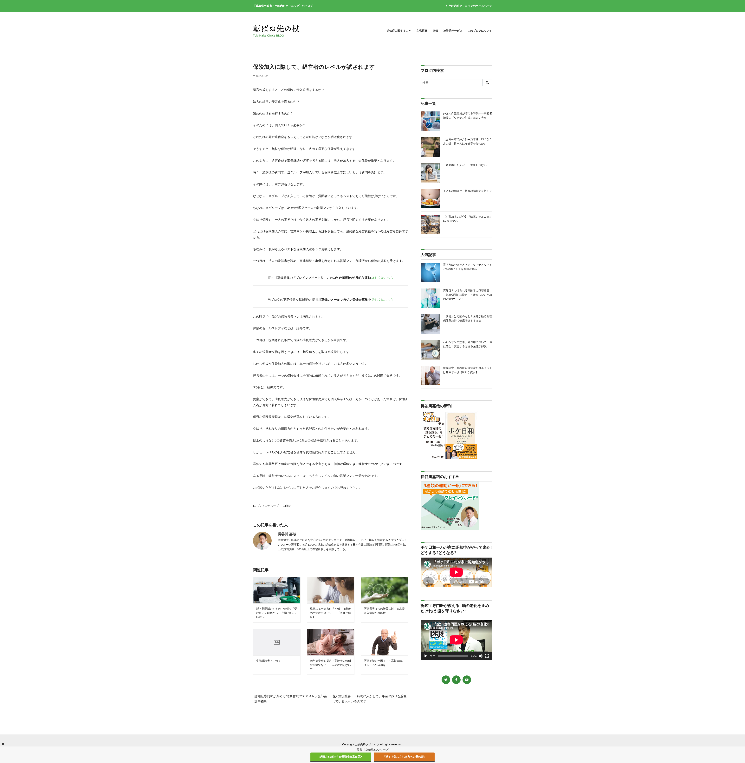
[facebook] (456, 679)
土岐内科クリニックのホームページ (470, 5)
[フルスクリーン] (487, 656)
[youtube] (467, 679)
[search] (487, 82)
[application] (456, 640)
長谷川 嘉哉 (287, 534)
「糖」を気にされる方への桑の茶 (403, 756)
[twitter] (446, 679)
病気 (435, 30)
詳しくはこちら (382, 277)
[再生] (426, 656)
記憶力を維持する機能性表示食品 (340, 756)
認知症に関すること (399, 30)
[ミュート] (481, 656)
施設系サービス (452, 30)
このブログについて (480, 30)
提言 (289, 505)
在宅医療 (421, 30)
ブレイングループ (268, 505)
